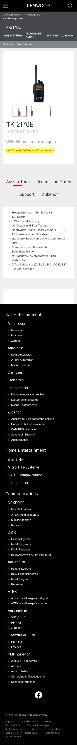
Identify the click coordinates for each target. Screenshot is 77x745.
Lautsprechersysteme (24, 400)
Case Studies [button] (23, 44)
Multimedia (16, 323)
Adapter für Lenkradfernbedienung (32, 419)
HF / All (16, 623)
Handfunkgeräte (21, 509)
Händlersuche (29, 721)
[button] (5, 6)
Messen (8, 44)
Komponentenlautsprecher (27, 395)
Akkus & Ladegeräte (24, 661)
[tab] (18, 184)
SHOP (48, 721)
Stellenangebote (14, 729)
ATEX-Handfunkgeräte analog (29, 604)
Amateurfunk (18, 611)
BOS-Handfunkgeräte (24, 574)
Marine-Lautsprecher (24, 405)
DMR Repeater (20, 550)
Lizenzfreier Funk (21, 635)
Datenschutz (52, 733)
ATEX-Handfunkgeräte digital (29, 598)
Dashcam (15, 372)
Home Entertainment (25, 450)
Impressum (31, 733)
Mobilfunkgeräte (21, 520)
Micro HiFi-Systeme (23, 467)
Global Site (11, 733)
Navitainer (17, 336)
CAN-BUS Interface (23, 429)
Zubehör (67, 35)
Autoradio (15, 348)
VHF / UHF (18, 617)
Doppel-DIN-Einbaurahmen (28, 424)
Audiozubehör (19, 671)
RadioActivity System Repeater (31, 555)
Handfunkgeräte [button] (13, 18)
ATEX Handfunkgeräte (25, 515)
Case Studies (55, 729)
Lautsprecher (18, 388)
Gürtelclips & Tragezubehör (28, 677)
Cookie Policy (13, 737)
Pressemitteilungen (38, 725)
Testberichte (12, 725)
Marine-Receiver (21, 365)
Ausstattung (13, 35)
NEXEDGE (16, 503)
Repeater (17, 525)
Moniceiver (18, 330)
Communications (12, 15)
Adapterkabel (19, 440)
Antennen (17, 666)
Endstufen (16, 380)
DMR (12, 532)
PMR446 (17, 642)
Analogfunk (33, 15)
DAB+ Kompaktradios (25, 475)
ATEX (12, 591)
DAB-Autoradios (21, 355)
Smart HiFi (16, 459)
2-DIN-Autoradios (22, 360)
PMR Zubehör (19, 654)
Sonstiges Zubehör (23, 435)
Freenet (16, 647)
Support (52, 35)
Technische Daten (33, 35)
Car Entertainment (23, 315)
